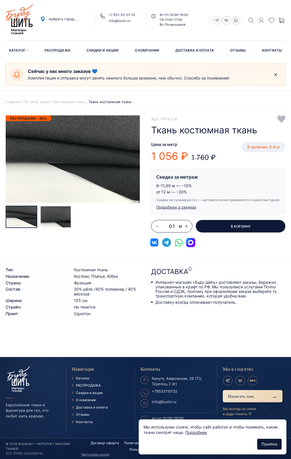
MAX (252, 380)
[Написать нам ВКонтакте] (154, 242)
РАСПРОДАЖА (57, 50)
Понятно (269, 444)
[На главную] (33, 379)
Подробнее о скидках (176, 207)
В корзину (241, 226)
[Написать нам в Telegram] (166, 242)
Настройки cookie (95, 454)
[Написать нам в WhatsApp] (179, 242)
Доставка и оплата (194, 50)
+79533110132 (164, 391)
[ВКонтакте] (240, 380)
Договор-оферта (105, 443)
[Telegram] (227, 380)
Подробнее (196, 432)
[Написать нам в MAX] (190, 242)
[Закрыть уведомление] (275, 74)
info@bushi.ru (119, 21)
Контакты (272, 50)
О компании (147, 50)
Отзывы (238, 50)
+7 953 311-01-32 (122, 15)
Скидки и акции (102, 50)
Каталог (17, 50)
